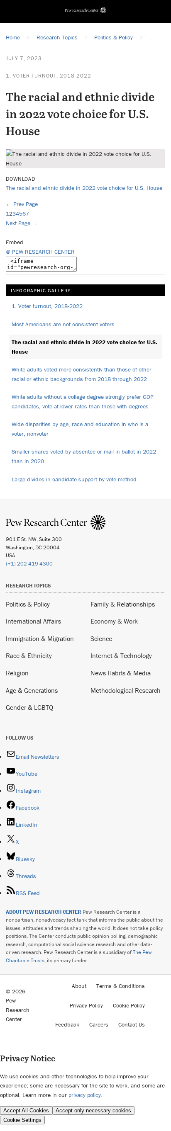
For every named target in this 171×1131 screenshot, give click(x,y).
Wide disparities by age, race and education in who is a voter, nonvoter (80, 428)
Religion (17, 673)
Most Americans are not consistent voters (63, 324)
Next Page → (22, 223)
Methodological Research (125, 690)
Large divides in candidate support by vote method (74, 479)
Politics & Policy (28, 604)
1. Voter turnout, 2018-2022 (48, 75)
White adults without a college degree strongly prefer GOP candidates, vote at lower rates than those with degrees (83, 401)
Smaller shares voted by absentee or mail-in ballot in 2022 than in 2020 (84, 456)
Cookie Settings (22, 1120)
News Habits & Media (120, 673)
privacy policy (84, 1095)
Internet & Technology (121, 655)
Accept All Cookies (26, 1110)
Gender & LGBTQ (29, 707)
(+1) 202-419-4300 (29, 563)
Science (101, 638)
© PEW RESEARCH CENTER (40, 251)
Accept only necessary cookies (93, 1110)
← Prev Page (22, 204)
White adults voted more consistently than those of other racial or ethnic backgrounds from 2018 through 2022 (81, 374)
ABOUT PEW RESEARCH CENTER (43, 911)
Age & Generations (32, 690)
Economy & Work (114, 621)
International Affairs (33, 621)
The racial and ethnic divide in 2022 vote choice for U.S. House (84, 188)
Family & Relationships (122, 604)
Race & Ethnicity (29, 655)
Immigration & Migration (40, 638)
